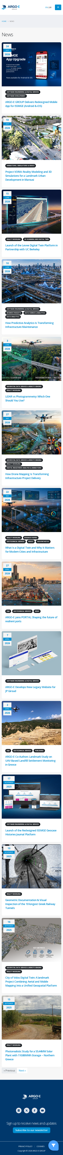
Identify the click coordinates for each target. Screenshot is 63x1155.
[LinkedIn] (19, 1110)
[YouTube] (42, 1110)
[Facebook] (34, 1110)
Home (4, 21)
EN (46, 7)
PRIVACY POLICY (25, 1146)
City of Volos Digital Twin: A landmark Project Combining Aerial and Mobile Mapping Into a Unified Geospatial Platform (31, 981)
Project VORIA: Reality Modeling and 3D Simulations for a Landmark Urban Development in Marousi (28, 175)
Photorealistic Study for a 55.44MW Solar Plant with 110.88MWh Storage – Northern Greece (30, 1055)
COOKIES (41, 1146)
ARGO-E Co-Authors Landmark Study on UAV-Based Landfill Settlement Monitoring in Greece (30, 760)
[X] (26, 1110)
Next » (22, 1070)
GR (50, 7)
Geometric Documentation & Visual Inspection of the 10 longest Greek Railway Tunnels (30, 904)
